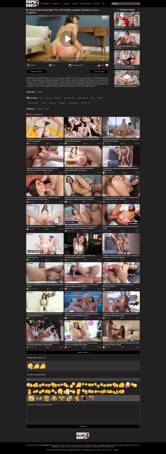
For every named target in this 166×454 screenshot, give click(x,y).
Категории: (33, 98)
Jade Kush (108, 347)
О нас (98, 450)
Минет (93, 98)
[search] (138, 3)
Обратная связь (89, 450)
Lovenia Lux (32, 260)
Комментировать (37, 71)
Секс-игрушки (73, 103)
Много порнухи (86, 3)
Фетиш (43, 103)
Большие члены (69, 98)
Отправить (83, 426)
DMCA (116, 450)
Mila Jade (31, 318)
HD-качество (85, 103)
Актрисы (56, 3)
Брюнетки (57, 98)
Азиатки (48, 98)
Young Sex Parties (110, 172)
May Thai (69, 289)
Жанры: (32, 109)
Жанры (75, 3)
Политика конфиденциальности (71, 450)
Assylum (40, 92)
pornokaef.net (46, 445)
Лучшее (96, 3)
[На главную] (83, 438)
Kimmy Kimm (70, 230)
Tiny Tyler (107, 289)
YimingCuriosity (71, 260)
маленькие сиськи (43, 109)
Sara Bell (107, 143)
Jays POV (31, 229)
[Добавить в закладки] (103, 3)
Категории (44, 3)
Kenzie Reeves (71, 318)
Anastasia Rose (33, 143)
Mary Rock (70, 201)
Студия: (32, 92)
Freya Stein (32, 201)
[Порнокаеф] (32, 3)
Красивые (52, 103)
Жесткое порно (33, 103)
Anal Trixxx (108, 230)
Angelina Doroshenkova (111, 201)
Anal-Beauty (32, 172)
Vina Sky (107, 318)
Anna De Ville (32, 347)
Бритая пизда (83, 98)
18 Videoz (107, 260)
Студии (65, 3)
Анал (41, 98)
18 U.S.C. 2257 (107, 450)
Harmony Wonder (33, 289)
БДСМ (100, 98)
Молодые (62, 103)
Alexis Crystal (70, 143)
